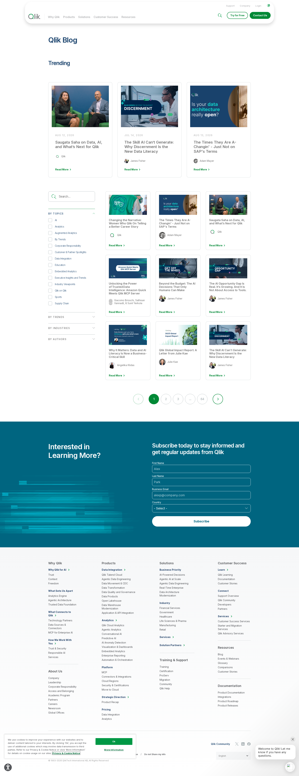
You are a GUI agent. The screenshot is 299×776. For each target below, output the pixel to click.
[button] (218, 399)
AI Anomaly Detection (114, 642)
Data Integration (63, 258)
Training (164, 666)
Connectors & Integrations (116, 676)
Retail (163, 629)
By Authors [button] (57, 339)
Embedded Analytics (65, 271)
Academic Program (59, 695)
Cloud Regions (110, 680)
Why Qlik (54, 17)
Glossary (223, 662)
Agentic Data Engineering (116, 579)
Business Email (160, 489)
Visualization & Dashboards (117, 646)
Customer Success (106, 17)
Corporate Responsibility (68, 245)
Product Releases (228, 705)
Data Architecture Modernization (169, 594)
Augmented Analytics (66, 232)
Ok (113, 741)
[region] (70, 746)
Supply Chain (62, 303)
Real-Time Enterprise (171, 587)
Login (258, 5)
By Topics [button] (56, 213)
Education (60, 264)
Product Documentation (231, 692)
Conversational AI (112, 633)
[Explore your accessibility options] (8, 767)
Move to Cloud (110, 689)
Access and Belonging (61, 691)
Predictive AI (109, 638)
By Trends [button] (56, 317)
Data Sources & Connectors (57, 626)
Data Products (110, 596)
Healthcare (166, 616)
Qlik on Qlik (60, 290)
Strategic (114, 697)
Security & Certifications (115, 685)
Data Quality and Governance (118, 592)
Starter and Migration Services (230, 627)
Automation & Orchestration (117, 659)
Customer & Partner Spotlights (70, 252)
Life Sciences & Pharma (173, 620)
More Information (114, 749)
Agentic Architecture (59, 600)
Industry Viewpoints (65, 284)
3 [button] (178, 399)
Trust (51, 574)
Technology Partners (60, 620)
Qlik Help (165, 688)
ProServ (164, 675)
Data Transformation (113, 587)
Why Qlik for (57, 569)
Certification (166, 671)
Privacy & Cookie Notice (66, 753)
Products (69, 17)
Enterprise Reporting (113, 655)
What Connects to (59, 613)
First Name (158, 463)
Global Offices (56, 712)
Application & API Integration (118, 612)
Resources (128, 17)
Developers (224, 604)
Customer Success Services (234, 621)
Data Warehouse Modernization (111, 607)
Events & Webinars (228, 658)
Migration (165, 679)
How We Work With (60, 641)
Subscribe (201, 521)
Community (166, 684)
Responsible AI (56, 652)
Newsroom (54, 708)
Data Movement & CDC (115, 583)
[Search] (220, 15)
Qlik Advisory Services (231, 633)
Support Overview (228, 595)
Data (112, 569)
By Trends (60, 239)
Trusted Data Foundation (62, 604)
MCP (104, 672)
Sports (58, 296)
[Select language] (268, 5)
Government (167, 612)
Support (230, 5)
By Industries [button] (59, 328)
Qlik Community (226, 600)
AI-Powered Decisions (172, 574)
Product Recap (110, 702)
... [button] (190, 399)
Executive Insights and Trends (70, 277)
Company (245, 5)
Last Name (158, 476)
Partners (53, 699)
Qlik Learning (225, 574)
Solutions (84, 17)
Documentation (226, 579)
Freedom (53, 583)
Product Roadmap (228, 701)
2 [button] (166, 399)
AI (56, 220)
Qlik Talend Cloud (112, 574)
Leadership (54, 682)
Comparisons (225, 667)
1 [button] (153, 399)
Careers (52, 703)
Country (156, 502)
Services (53, 657)
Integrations (224, 696)
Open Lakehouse (111, 600)
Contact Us (260, 15)
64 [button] (202, 399)
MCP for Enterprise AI (60, 632)
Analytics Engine (57, 595)
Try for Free (237, 15)
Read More (115, 245)
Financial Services (170, 607)
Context (52, 579)
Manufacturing (168, 625)
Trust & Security (57, 648)
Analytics (59, 226)
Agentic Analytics (111, 629)
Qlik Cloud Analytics (113, 625)
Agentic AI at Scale (170, 579)
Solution (171, 645)
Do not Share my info (155, 754)
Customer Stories (227, 583)
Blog (220, 654)
